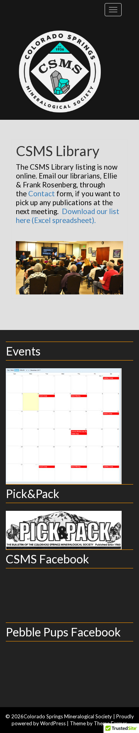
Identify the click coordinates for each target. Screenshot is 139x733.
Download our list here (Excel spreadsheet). (67, 215)
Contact (41, 193)
